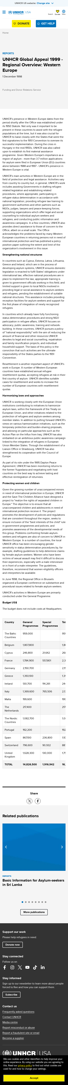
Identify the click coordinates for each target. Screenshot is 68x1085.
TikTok (35, 967)
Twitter (20, 967)
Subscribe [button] (11, 995)
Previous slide (5, 847)
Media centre (10, 1022)
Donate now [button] (12, 945)
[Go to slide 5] (36, 903)
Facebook (4, 967)
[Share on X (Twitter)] (29, 801)
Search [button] (50, 14)
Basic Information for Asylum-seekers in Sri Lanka (33, 882)
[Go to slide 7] (43, 903)
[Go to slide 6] (39, 903)
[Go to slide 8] (46, 903)
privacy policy (25, 1065)
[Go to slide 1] (23, 903)
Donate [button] (57, 14)
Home (5, 32)
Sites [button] (64, 14)
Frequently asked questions (18, 1012)
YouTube (27, 967)
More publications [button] (34, 912)
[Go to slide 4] (33, 903)
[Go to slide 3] (30, 903)
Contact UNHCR (11, 1017)
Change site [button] (43, 3)
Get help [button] (48, 23)
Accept (34, 1078)
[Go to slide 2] (26, 903)
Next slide (62, 847)
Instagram (12, 967)
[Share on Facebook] (38, 801)
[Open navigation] (4, 12)
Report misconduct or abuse (18, 1027)
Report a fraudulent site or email (20, 1033)
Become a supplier (13, 1038)
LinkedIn (42, 967)
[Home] (19, 12)
